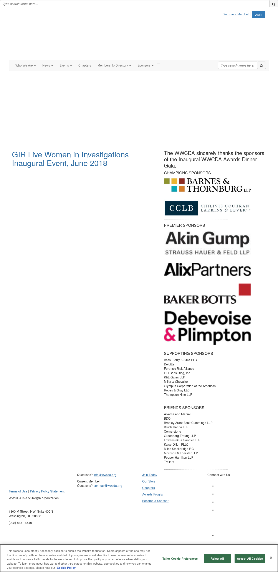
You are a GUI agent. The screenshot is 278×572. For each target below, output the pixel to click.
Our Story (149, 481)
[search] (273, 3)
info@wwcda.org (105, 475)
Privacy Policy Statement (47, 491)
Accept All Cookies (250, 558)
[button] (25, 65)
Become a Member (236, 14)
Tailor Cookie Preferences (180, 558)
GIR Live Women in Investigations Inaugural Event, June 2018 (70, 158)
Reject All (217, 558)
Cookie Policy (66, 567)
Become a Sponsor (155, 501)
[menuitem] (237, 13)
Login (258, 14)
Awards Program (153, 494)
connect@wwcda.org (108, 485)
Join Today (149, 475)
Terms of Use (18, 491)
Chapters (148, 488)
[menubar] (237, 13)
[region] (139, 558)
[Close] (271, 557)
